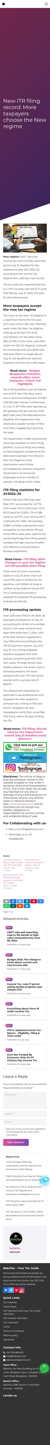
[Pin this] (34, 901)
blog (11, 912)
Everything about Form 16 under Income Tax (23, 1010)
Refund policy (10, 1335)
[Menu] (46, 4)
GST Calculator (11, 1322)
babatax (15, 1248)
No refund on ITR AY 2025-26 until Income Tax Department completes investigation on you (24, 1191)
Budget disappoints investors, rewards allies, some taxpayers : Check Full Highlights (25, 377)
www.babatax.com (21, 804)
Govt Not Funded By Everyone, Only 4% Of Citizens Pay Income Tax (22, 1057)
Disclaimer (8, 1339)
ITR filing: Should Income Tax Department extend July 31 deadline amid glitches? (25, 733)
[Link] (3, 4)
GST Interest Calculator (15, 1318)
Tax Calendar (10, 1302)
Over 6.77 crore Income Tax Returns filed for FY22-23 (34, 862)
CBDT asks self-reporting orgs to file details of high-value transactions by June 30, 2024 (23, 936)
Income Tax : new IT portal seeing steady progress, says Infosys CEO (24, 987)
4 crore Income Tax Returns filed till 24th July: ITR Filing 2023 (13, 862)
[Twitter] (11, 1290)
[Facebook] (6, 1290)
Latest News (9, 1306)
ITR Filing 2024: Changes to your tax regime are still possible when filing (25, 562)
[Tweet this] (20, 901)
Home (6, 1326)
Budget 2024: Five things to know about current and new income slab (24, 962)
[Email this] (6, 901)
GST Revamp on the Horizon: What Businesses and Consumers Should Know (25, 1215)
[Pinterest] (16, 1290)
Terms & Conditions (13, 1331)
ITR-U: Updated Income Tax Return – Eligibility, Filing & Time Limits (24, 1033)
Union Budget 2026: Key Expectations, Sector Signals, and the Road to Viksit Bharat (23, 1166)
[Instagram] (22, 1290)
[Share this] (13, 901)
